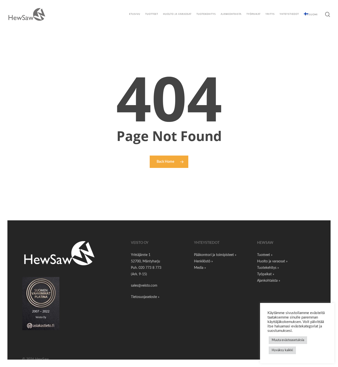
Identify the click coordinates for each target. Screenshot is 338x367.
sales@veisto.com (144, 285)
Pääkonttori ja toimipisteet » (215, 255)
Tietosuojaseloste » (145, 297)
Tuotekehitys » (268, 268)
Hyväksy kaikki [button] (282, 350)
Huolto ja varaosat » (272, 261)
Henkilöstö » (203, 261)
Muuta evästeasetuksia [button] (288, 340)
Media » (200, 268)
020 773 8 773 (150, 268)
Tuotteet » (264, 255)
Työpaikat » (265, 274)
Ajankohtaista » (268, 280)
